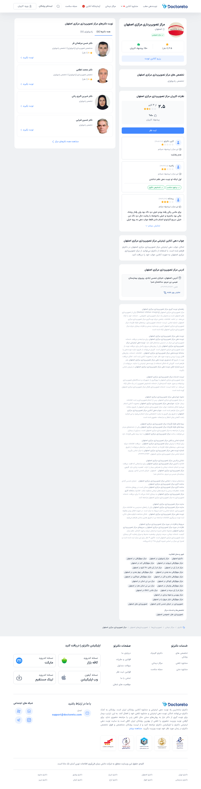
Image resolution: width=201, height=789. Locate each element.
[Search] (58, 6)
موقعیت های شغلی (122, 684)
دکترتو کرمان (77, 780)
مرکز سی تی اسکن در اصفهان (143, 581)
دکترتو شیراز (112, 774)
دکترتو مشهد (42, 774)
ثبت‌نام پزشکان (45, 6)
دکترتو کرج (113, 780)
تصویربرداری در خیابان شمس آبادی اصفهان (166, 604)
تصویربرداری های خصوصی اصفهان (170, 614)
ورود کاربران (23, 6)
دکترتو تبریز (43, 780)
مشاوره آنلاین (132, 6)
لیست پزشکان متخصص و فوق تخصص (119, 724)
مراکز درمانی (110, 6)
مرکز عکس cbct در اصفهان (146, 590)
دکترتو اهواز (148, 780)
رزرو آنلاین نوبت (153, 58)
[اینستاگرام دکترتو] (29, 720)
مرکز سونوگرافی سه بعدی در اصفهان (169, 572)
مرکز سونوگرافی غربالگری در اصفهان (138, 576)
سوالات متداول (124, 665)
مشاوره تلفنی (182, 663)
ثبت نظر (153, 130)
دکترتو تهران (183, 774)
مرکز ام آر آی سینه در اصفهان (171, 590)
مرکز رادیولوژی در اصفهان (159, 558)
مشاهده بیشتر (135, 728)
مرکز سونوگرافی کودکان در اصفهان (170, 581)
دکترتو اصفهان (177, 558)
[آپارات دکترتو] (18, 711)
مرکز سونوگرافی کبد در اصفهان (142, 563)
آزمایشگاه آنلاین (93, 6)
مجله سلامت (71, 6)
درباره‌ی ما (126, 653)
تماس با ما (125, 678)
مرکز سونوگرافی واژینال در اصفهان (170, 585)
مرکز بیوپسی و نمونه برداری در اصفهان (168, 595)
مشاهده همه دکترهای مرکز (67, 141)
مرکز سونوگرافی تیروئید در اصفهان (170, 563)
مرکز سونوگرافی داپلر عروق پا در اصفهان (168, 599)
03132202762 (166, 287)
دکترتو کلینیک (156, 653)
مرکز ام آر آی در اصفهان (174, 567)
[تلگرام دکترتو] (18, 720)
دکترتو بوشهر (77, 774)
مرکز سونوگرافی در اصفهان (136, 558)
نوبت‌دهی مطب (150, 6)
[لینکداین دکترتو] (29, 711)
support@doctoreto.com (67, 715)
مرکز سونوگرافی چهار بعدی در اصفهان (138, 572)
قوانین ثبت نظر (123, 672)
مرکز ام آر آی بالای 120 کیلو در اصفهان (147, 567)
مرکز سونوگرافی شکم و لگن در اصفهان (168, 576)
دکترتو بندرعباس (182, 780)
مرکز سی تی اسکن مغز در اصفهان (141, 585)
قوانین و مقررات (123, 659)
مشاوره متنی (182, 669)
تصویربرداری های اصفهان (137, 604)
